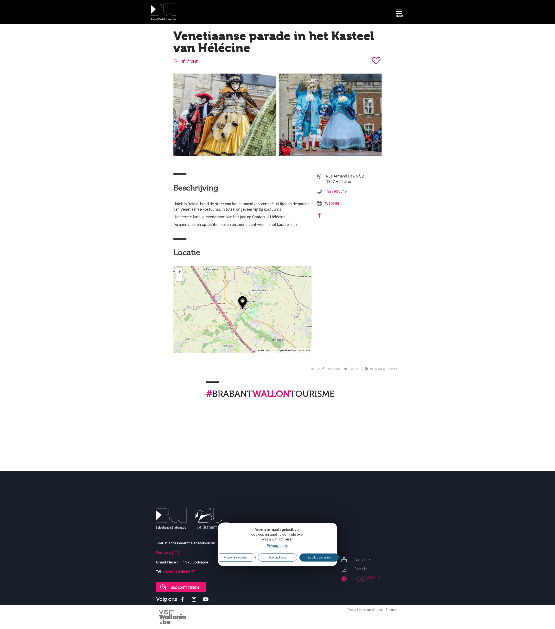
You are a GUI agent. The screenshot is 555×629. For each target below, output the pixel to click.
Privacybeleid (277, 546)
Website (332, 203)
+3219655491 (337, 191)
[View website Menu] (399, 12)
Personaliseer (277, 557)
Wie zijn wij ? (166, 553)
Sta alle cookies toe (319, 557)
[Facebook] (319, 216)
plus (392, 369)
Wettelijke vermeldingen (365, 609)
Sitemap (392, 609)
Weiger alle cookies (236, 557)
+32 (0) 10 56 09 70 (179, 572)
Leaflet (260, 350)
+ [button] (179, 271)
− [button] (179, 278)
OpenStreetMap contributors (294, 350)
